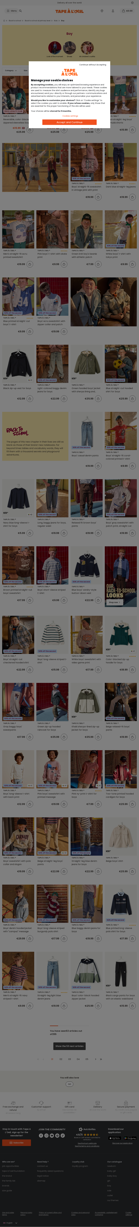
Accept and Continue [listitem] (69, 122)
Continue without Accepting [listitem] (92, 64)
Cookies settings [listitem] (70, 116)
